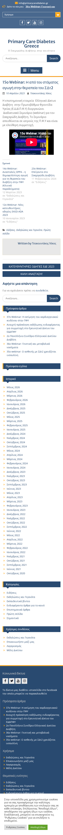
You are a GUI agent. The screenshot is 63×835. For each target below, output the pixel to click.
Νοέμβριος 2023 (16, 476)
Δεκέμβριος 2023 (16, 471)
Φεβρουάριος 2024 (17, 463)
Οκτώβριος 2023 (16, 480)
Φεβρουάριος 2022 (17, 548)
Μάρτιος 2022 (14, 543)
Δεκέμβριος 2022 (16, 514)
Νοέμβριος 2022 (16, 518)
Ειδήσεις (10, 230)
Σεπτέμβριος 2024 (17, 446)
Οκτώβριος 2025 (16, 412)
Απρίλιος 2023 (15, 497)
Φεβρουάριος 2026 (17, 400)
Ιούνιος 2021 (14, 569)
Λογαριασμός (14, 646)
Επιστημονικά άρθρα (18, 609)
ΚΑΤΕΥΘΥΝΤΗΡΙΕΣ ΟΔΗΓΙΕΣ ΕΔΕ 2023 (31, 266)
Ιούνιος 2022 (14, 531)
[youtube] (34, 22)
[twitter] (28, 22)
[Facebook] (22, 22)
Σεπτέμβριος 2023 (17, 484)
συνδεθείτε (42, 290)
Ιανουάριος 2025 (16, 429)
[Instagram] (40, 22)
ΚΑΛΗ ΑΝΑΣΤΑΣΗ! (31, 274)
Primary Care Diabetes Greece (31, 44)
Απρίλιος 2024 (15, 454)
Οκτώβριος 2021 (16, 560)
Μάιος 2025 (13, 416)
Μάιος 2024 (13, 450)
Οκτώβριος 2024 (16, 442)
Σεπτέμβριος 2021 (17, 564)
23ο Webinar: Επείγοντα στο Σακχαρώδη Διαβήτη (43, 172)
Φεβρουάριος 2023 (17, 505)
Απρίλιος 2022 (15, 539)
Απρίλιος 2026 (15, 391)
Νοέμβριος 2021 (16, 556)
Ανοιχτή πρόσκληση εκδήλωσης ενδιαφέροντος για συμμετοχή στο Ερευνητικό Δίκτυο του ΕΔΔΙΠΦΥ (33, 328)
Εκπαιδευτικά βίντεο (18, 601)
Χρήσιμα (8, 14)
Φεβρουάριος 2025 (17, 425)
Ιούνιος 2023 (14, 488)
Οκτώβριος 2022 (16, 522)
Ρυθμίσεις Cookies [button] (15, 827)
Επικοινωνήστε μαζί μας (20, 641)
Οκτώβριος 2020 (16, 573)
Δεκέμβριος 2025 (16, 408)
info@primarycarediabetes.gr (33, 3)
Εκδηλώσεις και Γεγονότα (29, 230)
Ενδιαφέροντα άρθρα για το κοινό (26, 605)
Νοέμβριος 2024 (16, 438)
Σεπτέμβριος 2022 (17, 526)
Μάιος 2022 (13, 535)
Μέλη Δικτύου (15, 650)
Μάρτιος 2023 (14, 501)
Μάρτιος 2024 (14, 459)
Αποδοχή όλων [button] (38, 827)
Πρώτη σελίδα (15, 613)
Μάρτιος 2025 (14, 421)
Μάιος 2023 (13, 493)
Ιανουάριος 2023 (16, 509)
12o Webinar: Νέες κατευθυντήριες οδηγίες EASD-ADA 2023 (13, 209)
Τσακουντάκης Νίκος (41, 93)
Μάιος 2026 (13, 387)
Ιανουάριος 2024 (16, 467)
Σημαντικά (13, 618)
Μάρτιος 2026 (14, 395)
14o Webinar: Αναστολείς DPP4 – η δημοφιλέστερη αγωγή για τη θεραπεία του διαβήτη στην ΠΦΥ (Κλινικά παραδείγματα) (15, 178)
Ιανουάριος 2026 (16, 404)
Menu (35, 70)
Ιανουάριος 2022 (16, 552)
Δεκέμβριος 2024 (16, 433)
